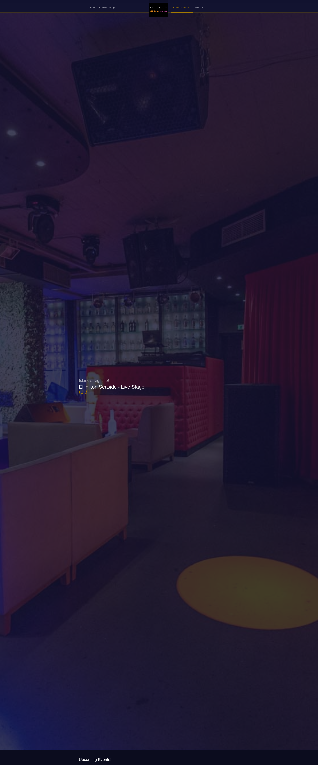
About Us (199, 8)
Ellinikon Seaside (181, 8)
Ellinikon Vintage (107, 8)
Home (93, 8)
